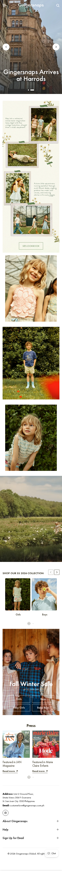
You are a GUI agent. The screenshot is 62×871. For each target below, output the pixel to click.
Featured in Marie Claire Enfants (42, 764)
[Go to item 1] (28, 90)
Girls (19, 699)
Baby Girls (19, 707)
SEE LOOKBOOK (31, 245)
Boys (43, 699)
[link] (31, 177)
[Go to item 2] (32, 90)
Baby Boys (43, 707)
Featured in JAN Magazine (12, 764)
